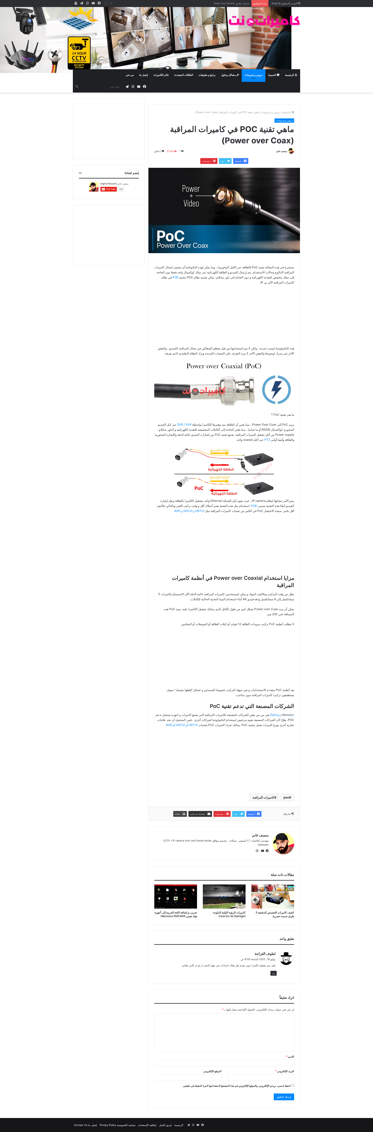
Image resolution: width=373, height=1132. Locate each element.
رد (273, 973)
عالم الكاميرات (161, 75)
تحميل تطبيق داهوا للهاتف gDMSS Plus (227, 3)
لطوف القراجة (265, 954)
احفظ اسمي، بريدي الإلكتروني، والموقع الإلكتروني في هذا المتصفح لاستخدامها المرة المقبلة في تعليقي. (236, 1085)
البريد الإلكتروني (284, 1071)
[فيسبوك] (266, 851)
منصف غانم (281, 151)
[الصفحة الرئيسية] (264, 22)
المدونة (272, 75)
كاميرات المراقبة (263, 797)
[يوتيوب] (261, 851)
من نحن (130, 75)
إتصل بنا (143, 75)
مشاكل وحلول (228, 75)
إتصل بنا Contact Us (85, 1125)
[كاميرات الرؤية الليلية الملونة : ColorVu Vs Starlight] (224, 896)
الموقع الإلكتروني (212, 1071)
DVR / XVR (184, 424)
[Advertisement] (147, 38)
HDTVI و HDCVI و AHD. (188, 511)
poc (286, 797)
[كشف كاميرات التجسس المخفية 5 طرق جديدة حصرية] (272, 896)
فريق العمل (165, 1125)
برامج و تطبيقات (207, 75)
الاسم (290, 1056)
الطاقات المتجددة (183, 75)
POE (176, 277)
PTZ (267, 440)
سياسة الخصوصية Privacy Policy (118, 1125)
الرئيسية (290, 75)
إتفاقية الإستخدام (147, 1125)
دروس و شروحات (253, 75)
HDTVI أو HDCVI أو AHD (182, 725)
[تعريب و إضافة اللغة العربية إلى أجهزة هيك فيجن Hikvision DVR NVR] (175, 896)
